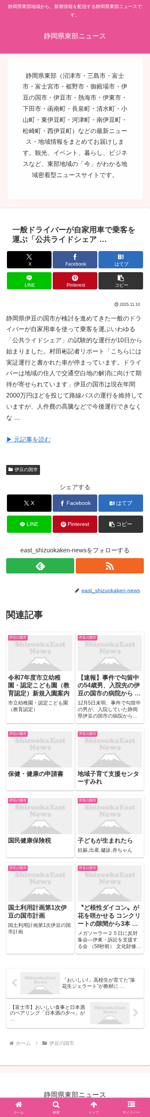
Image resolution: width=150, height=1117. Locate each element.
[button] (120, 280)
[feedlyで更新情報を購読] (40, 565)
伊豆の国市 (26, 469)
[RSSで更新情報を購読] (110, 565)
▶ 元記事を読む (28, 439)
